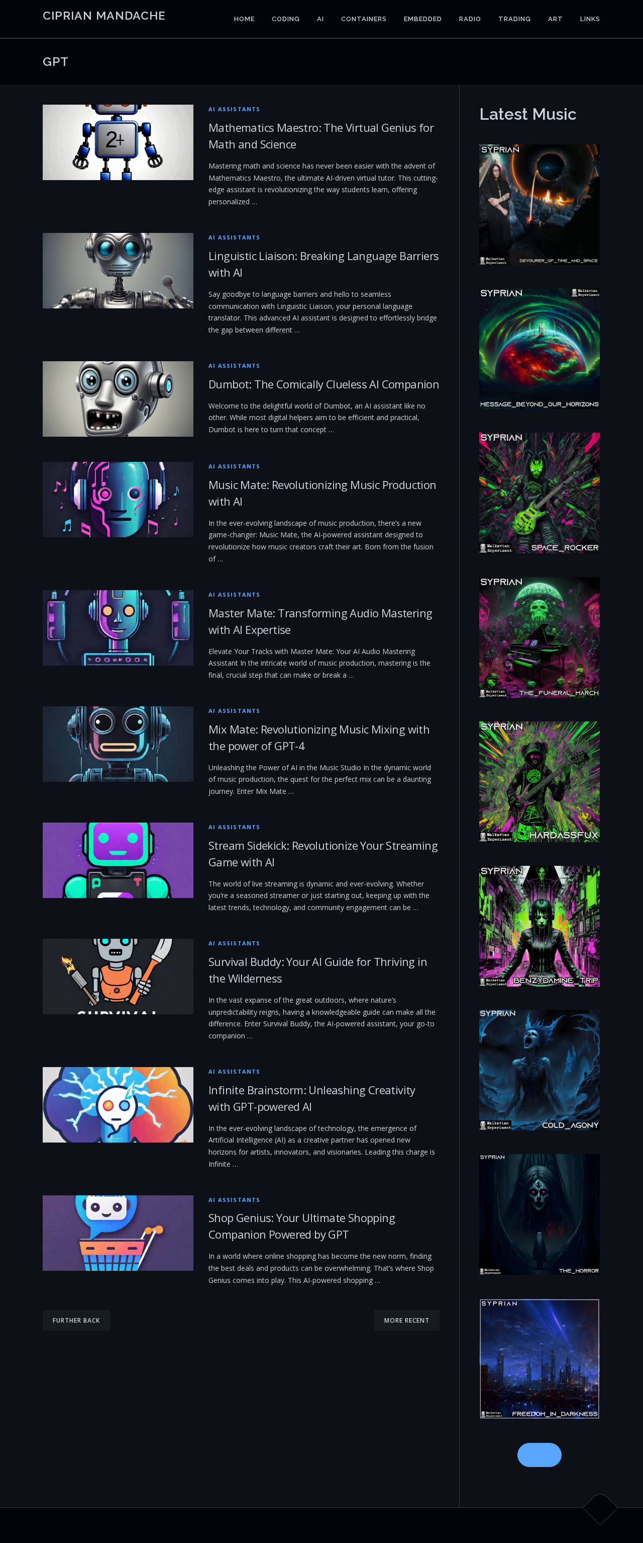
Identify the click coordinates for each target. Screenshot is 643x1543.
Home (244, 19)
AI (320, 19)
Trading (514, 19)
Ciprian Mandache (104, 15)
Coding (286, 19)
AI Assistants (234, 109)
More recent (407, 1320)
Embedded (423, 19)
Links (590, 19)
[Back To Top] (600, 1508)
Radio (470, 19)
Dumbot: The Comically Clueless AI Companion (323, 383)
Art (555, 19)
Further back (76, 1320)
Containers (364, 19)
